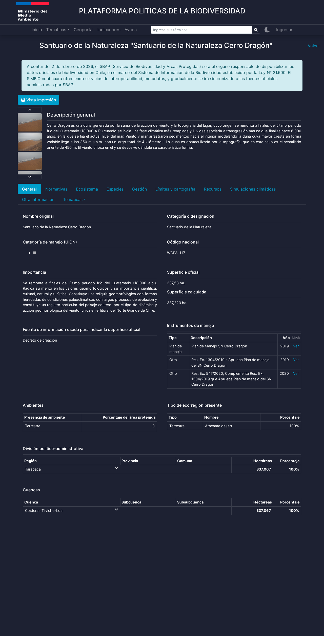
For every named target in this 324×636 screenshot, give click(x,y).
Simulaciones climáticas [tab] (253, 189)
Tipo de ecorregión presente (194, 405)
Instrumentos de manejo (190, 325)
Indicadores (108, 29)
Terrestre (32, 426)
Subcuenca (131, 502)
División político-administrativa (53, 448)
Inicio (37, 29)
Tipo (173, 337)
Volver (314, 45)
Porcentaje (290, 417)
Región (30, 461)
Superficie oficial (183, 272)
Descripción (201, 337)
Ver (296, 346)
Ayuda (131, 29)
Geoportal (83, 29)
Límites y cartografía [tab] (175, 189)
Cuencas (31, 490)
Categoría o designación (190, 216)
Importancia (34, 272)
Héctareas (262, 502)
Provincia (130, 461)
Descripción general (71, 115)
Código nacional (183, 242)
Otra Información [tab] (38, 199)
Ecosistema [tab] (87, 189)
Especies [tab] (115, 189)
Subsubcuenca (190, 502)
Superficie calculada (186, 292)
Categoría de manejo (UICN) (50, 242)
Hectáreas (262, 461)
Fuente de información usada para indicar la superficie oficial (81, 329)
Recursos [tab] (212, 189)
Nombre (211, 417)
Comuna (184, 461)
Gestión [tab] (139, 189)
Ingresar (284, 29)
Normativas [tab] (56, 189)
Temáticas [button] (56, 29)
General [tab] (29, 189)
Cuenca (31, 502)
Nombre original (38, 216)
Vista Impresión (40, 99)
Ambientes (33, 405)
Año (286, 337)
